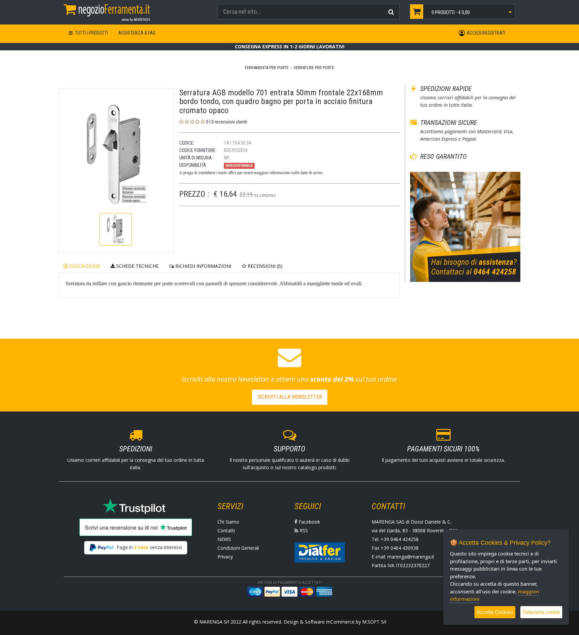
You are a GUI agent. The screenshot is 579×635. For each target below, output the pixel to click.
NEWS (224, 539)
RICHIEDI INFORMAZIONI (202, 266)
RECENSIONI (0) (264, 266)
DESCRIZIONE (84, 266)
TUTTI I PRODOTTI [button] (91, 33)
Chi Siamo (228, 522)
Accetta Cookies (495, 612)
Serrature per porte (314, 67)
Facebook (308, 522)
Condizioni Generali (238, 548)
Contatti (226, 530)
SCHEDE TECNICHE (136, 266)
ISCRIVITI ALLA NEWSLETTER (289, 397)
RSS (303, 530)
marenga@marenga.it (410, 556)
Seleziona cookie (541, 612)
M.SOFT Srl (374, 622)
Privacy (225, 556)
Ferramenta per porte (266, 67)
